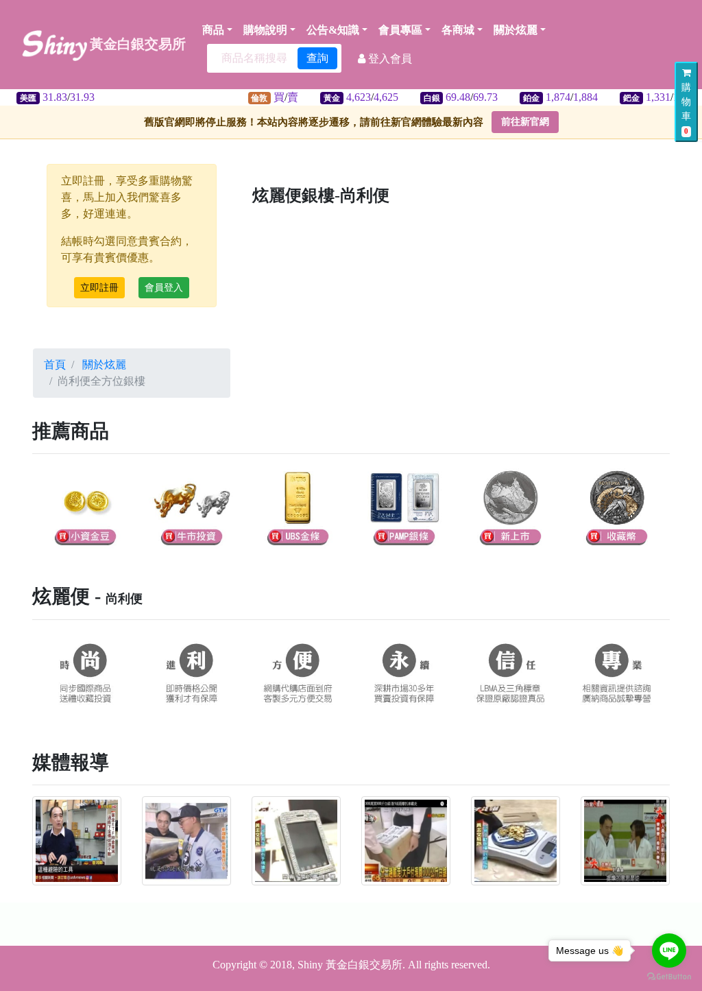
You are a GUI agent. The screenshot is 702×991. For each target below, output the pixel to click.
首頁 (55, 364)
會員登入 (164, 288)
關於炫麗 (515, 30)
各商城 (457, 30)
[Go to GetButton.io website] (669, 976)
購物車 (686, 108)
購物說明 (265, 30)
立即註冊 (99, 288)
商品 (213, 30)
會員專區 (400, 30)
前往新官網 (525, 122)
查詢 (317, 58)
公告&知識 (332, 30)
